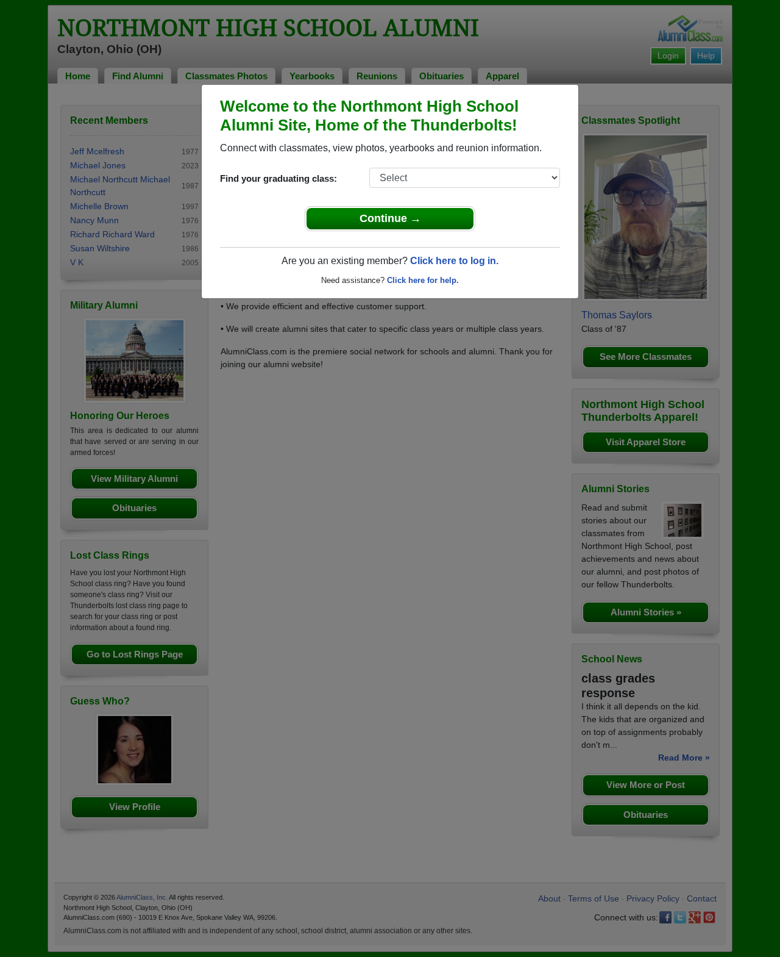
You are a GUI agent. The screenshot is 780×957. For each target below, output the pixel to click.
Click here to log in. (454, 261)
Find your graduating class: (278, 178)
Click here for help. (423, 280)
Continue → (390, 218)
